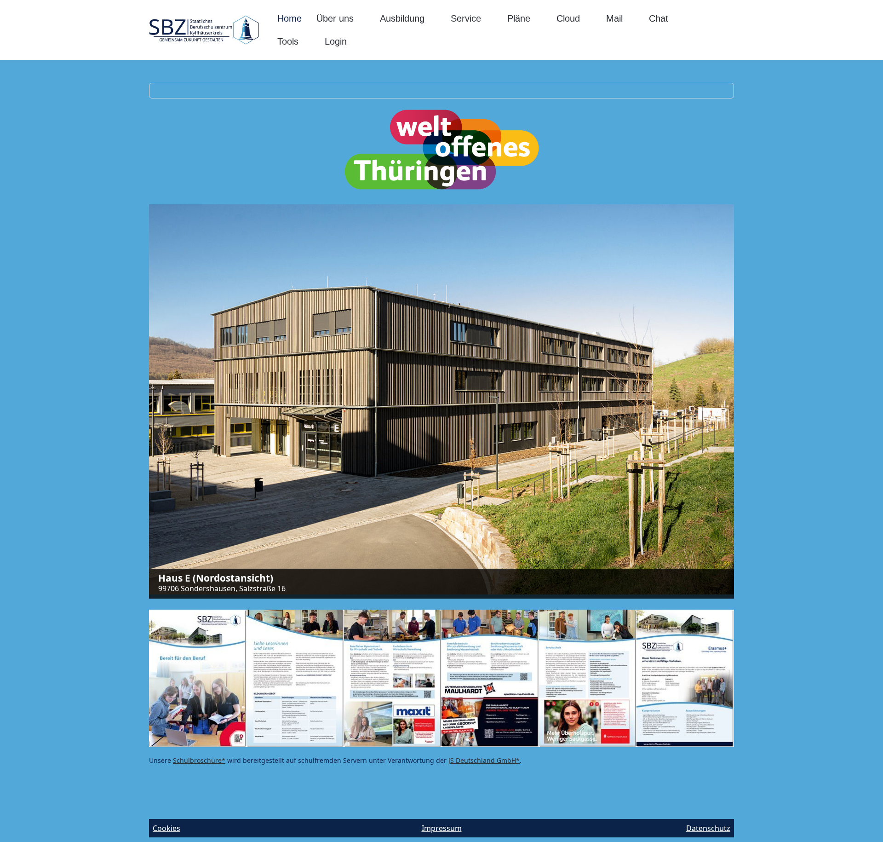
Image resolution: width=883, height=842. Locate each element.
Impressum (442, 828)
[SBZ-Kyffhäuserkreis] (204, 30)
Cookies (166, 828)
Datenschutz (708, 828)
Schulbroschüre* (199, 760)
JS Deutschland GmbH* (484, 760)
